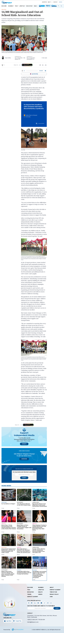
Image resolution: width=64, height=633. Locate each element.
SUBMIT (24, 477)
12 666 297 (34, 619)
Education (29, 6)
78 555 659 (41, 619)
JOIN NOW (24, 458)
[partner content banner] (34, 114)
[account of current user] (59, 6)
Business (10, 6)
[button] (40, 65)
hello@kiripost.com (32, 622)
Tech (16, 6)
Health (36, 6)
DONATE (24, 443)
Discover (4, 6)
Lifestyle (21, 6)
